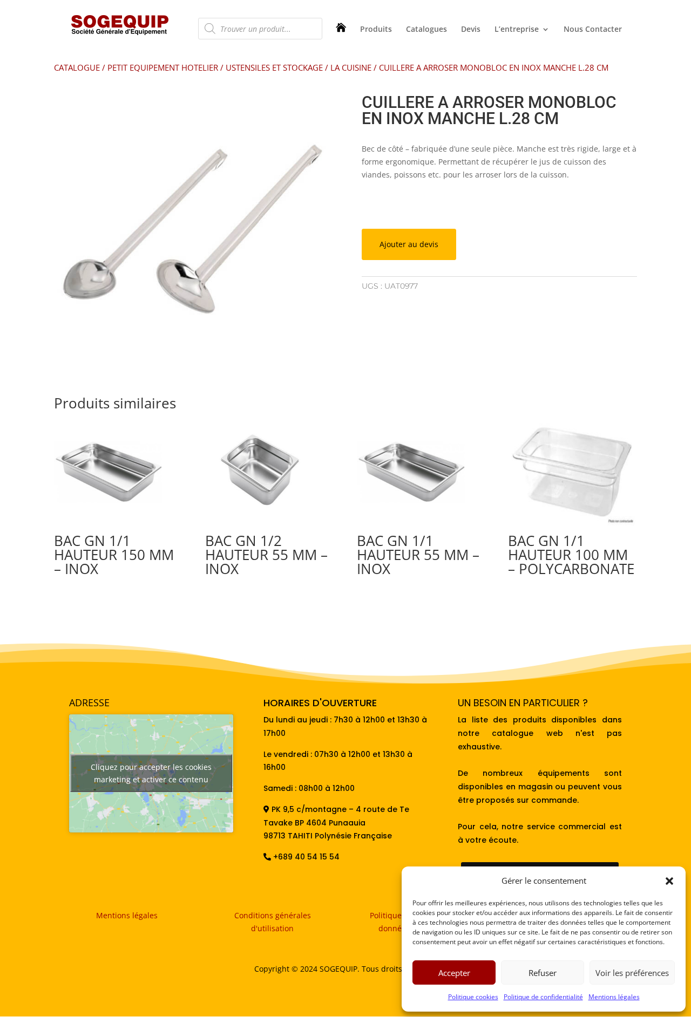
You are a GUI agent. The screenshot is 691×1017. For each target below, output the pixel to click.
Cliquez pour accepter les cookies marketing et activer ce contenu (151, 773)
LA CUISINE (350, 67)
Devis (470, 29)
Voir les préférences (632, 972)
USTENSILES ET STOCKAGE (274, 67)
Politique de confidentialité (543, 996)
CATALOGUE (77, 67)
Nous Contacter (593, 29)
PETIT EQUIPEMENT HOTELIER (162, 67)
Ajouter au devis (409, 244)
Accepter (454, 972)
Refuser (543, 972)
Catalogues (426, 29)
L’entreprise (516, 29)
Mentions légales (614, 996)
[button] (669, 881)
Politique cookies (473, 996)
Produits (376, 29)
